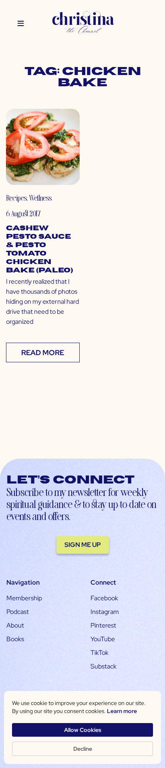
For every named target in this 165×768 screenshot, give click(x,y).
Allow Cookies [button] (82, 729)
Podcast (17, 611)
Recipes (16, 198)
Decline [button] (82, 748)
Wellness (40, 198)
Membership (24, 598)
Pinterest (103, 625)
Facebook (104, 598)
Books (15, 639)
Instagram (105, 611)
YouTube (103, 639)
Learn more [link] (122, 711)
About (15, 625)
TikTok (100, 652)
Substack (104, 666)
